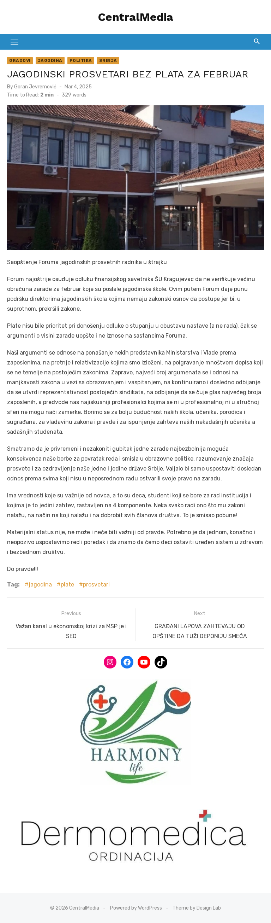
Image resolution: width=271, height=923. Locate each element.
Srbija (108, 60)
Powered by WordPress (136, 908)
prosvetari (96, 584)
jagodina (40, 584)
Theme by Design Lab (197, 908)
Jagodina (50, 60)
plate (67, 584)
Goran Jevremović (35, 87)
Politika (81, 60)
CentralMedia (135, 17)
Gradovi (20, 60)
